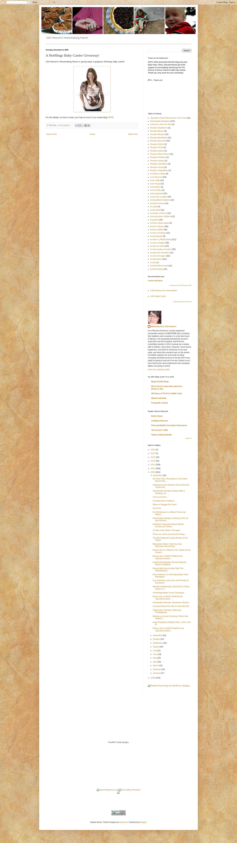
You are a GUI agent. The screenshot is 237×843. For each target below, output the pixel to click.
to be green (155, 187)
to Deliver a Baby (157, 174)
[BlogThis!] (79, 125)
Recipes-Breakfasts (158, 137)
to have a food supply (159, 223)
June (155, 654)
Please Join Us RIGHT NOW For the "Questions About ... (168, 629)
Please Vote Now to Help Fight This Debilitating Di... (168, 569)
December (158, 475)
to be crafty (155, 180)
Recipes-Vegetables (159, 170)
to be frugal (155, 184)
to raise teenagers (158, 256)
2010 (153, 468)
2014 (153, 453)
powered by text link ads (182, 301)
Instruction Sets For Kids (160, 124)
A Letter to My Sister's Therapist (166, 530)
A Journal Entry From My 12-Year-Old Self (171, 606)
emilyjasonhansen (159, 421)
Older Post (132, 134)
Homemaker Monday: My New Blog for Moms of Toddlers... (169, 563)
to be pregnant (63, 125)
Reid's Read (156, 416)
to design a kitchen (158, 213)
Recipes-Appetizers (159, 128)
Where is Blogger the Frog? (165, 504)
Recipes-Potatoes (158, 157)
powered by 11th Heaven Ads (180, 285)
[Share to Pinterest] (88, 125)
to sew (153, 262)
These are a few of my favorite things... (169, 534)
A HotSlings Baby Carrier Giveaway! (168, 593)
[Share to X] (82, 125)
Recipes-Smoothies (159, 164)
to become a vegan (158, 197)
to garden (154, 220)
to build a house (157, 203)
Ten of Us (157, 508)
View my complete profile (159, 369)
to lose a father (156, 230)
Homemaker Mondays (160, 121)
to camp (153, 206)
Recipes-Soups (157, 167)
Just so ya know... (160, 497)
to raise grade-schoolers (161, 249)
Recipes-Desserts (158, 141)
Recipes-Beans (157, 131)
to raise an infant (157, 246)
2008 (153, 678)
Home (92, 134)
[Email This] (76, 125)
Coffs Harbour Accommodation (163, 290)
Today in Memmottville (161, 435)
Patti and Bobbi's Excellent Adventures (169, 425)
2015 (153, 449)
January (157, 673)
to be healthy (156, 190)
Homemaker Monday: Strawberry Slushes (171, 602)
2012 (153, 461)
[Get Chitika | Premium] (129, 790)
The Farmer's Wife (159, 430)
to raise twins (156, 259)
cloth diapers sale (158, 296)
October (156, 639)
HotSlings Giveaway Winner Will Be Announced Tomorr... (168, 525)
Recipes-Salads (157, 161)
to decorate (155, 210)
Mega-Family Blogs (160, 381)
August (156, 647)
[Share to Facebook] (85, 125)
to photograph (156, 236)
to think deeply (156, 269)
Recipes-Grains (157, 151)
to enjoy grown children (160, 216)
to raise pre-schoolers (159, 253)
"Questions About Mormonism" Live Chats (168, 118)
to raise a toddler (157, 243)
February (157, 669)
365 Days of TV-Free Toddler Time (166, 393)
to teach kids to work (159, 266)
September (158, 643)
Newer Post (51, 134)
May (155, 658)
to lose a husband (158, 233)
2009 (153, 472)
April (155, 662)
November (158, 635)
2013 (153, 457)
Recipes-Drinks (157, 144)
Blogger (143, 822)
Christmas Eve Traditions (164, 501)
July (155, 650)
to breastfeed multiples (160, 200)
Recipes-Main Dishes (159, 154)
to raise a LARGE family (160, 239)
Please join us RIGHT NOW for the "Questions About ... (168, 557)
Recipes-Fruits (156, 147)
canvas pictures (155, 280)
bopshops (123, 822)
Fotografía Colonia (159, 403)
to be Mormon (156, 177)
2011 (153, 464)
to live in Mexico (157, 226)
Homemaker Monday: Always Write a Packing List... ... (169, 492)
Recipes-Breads (157, 134)
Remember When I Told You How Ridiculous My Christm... (167, 545)
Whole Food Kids (159, 398)
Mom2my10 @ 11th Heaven (163, 326)
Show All (188, 438)
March (156, 665)
